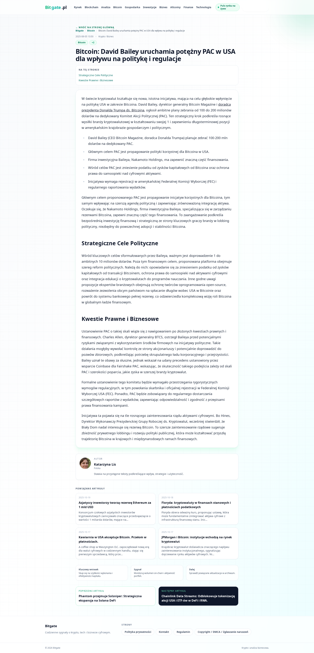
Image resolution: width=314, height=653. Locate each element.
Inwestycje (149, 7)
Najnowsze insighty (252, 7)
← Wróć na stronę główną (95, 27)
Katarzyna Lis (105, 464)
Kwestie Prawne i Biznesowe (96, 80)
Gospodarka (132, 7)
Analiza (105, 7)
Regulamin (183, 632)
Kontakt (164, 632)
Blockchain (91, 7)
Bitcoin (117, 7)
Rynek (78, 7)
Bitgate (80, 30)
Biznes (163, 7)
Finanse (188, 7)
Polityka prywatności (138, 632)
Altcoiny (175, 7)
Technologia (203, 7)
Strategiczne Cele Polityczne (96, 75)
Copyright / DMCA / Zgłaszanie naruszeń (223, 632)
